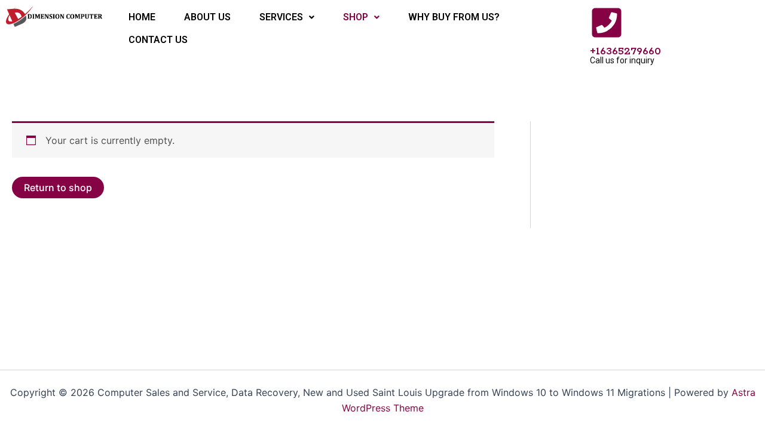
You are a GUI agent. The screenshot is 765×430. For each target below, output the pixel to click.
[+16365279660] (606, 22)
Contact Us (158, 39)
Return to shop (58, 188)
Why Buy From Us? (454, 17)
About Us (207, 17)
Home (141, 17)
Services (281, 17)
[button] (287, 17)
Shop (355, 17)
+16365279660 (625, 51)
